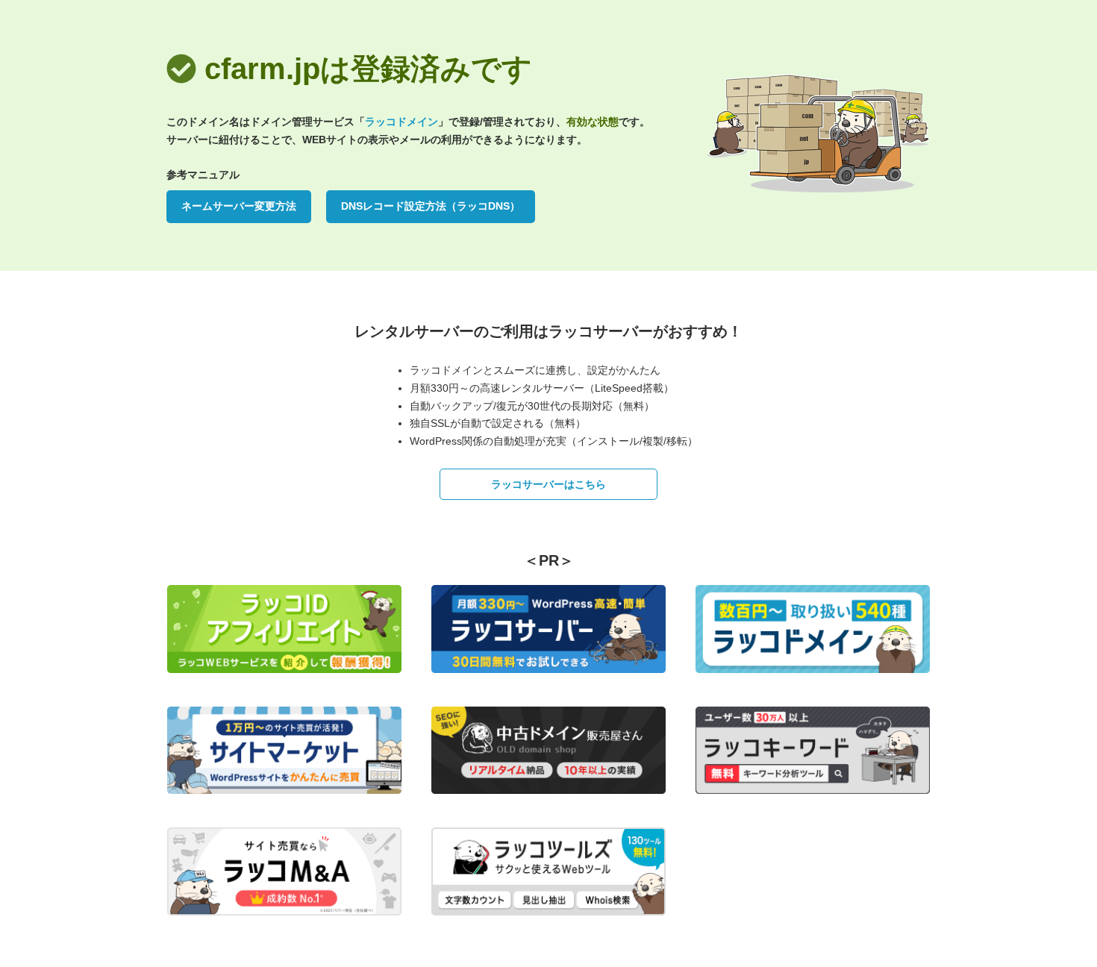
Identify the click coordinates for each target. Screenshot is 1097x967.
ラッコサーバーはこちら (548, 484)
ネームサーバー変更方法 (238, 206)
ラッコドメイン (401, 122)
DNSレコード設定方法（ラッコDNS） (430, 206)
